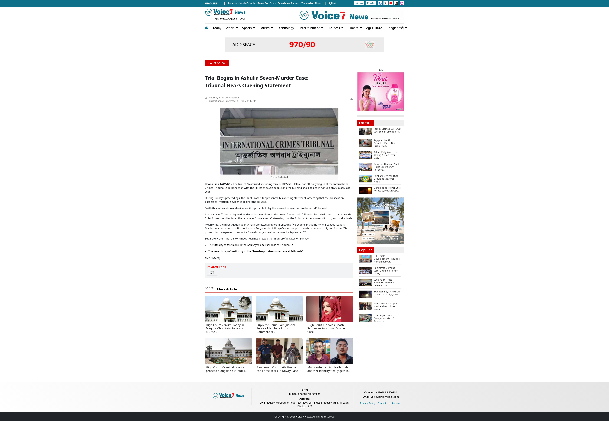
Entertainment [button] (309, 28)
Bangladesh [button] (395, 28)
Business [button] (334, 28)
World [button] (230, 28)
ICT (212, 272)
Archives (396, 403)
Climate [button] (353, 28)
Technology (285, 28)
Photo (371, 3)
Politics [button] (264, 28)
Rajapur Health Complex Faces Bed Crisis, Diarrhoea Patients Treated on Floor (253, 3)
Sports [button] (247, 28)
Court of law (216, 63)
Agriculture (374, 28)
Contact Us (383, 403)
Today (217, 28)
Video (359, 3)
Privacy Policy (367, 403)
